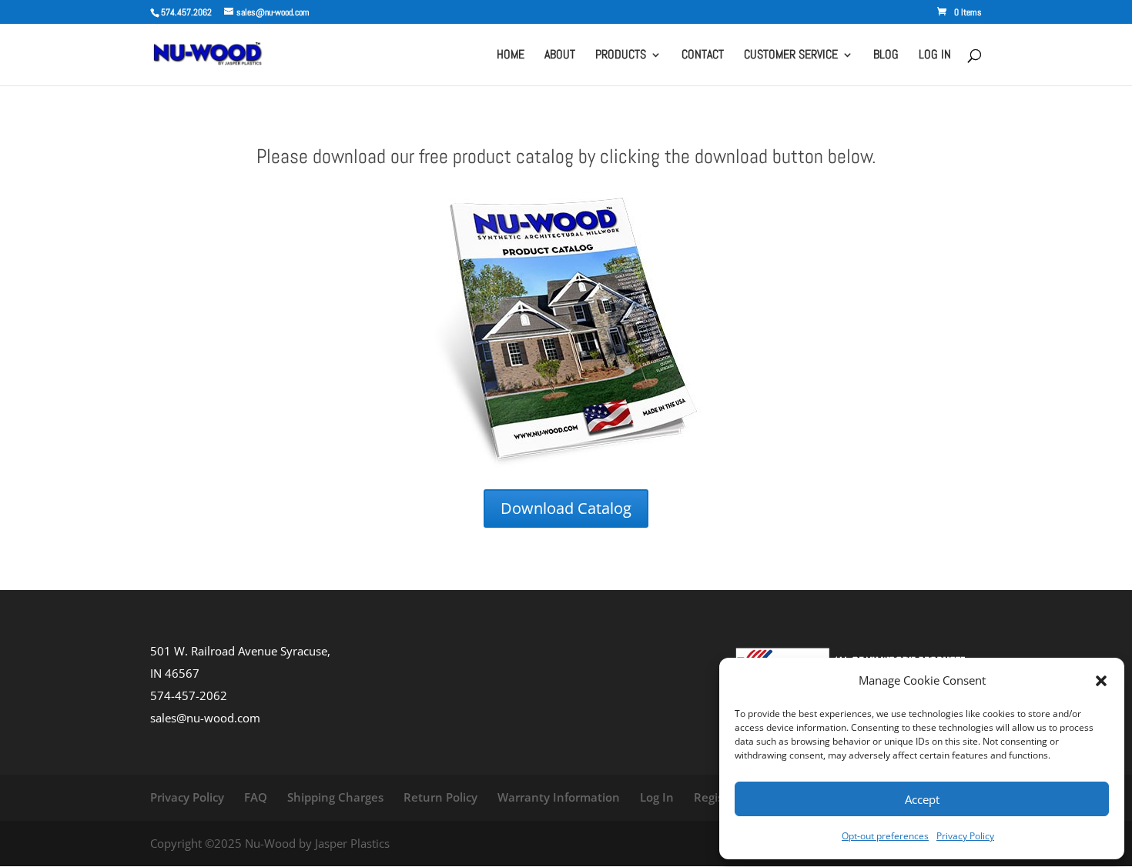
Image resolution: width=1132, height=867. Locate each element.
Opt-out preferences (885, 835)
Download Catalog (566, 508)
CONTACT (703, 55)
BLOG (886, 55)
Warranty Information (558, 797)
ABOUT (559, 55)
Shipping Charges (335, 797)
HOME (510, 55)
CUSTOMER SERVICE (791, 55)
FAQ (255, 797)
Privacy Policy (965, 835)
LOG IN (935, 55)
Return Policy (440, 797)
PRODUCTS (620, 55)
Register (716, 797)
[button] (1101, 681)
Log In (657, 797)
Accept (922, 799)
